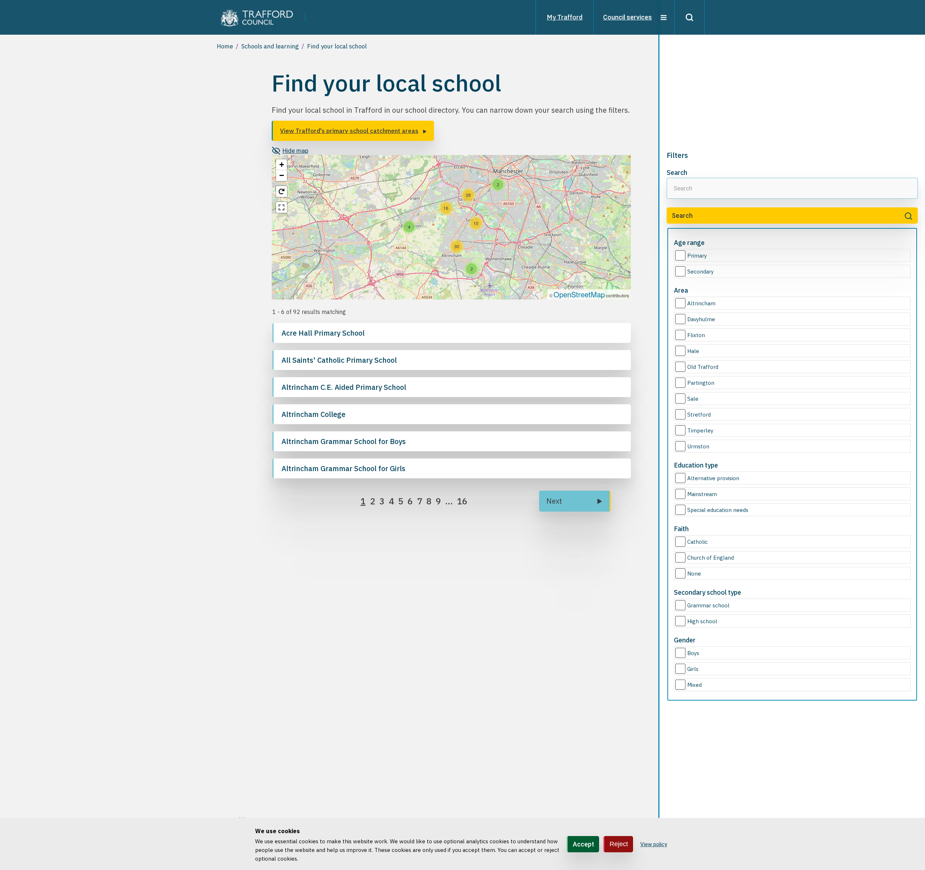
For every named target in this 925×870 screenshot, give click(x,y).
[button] (498, 184)
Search (677, 172)
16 (462, 501)
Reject (619, 843)
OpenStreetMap (579, 294)
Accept (583, 844)
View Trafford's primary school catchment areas (349, 131)
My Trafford (564, 17)
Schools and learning (270, 46)
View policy (653, 844)
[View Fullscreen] (281, 207)
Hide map (295, 150)
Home (225, 46)
